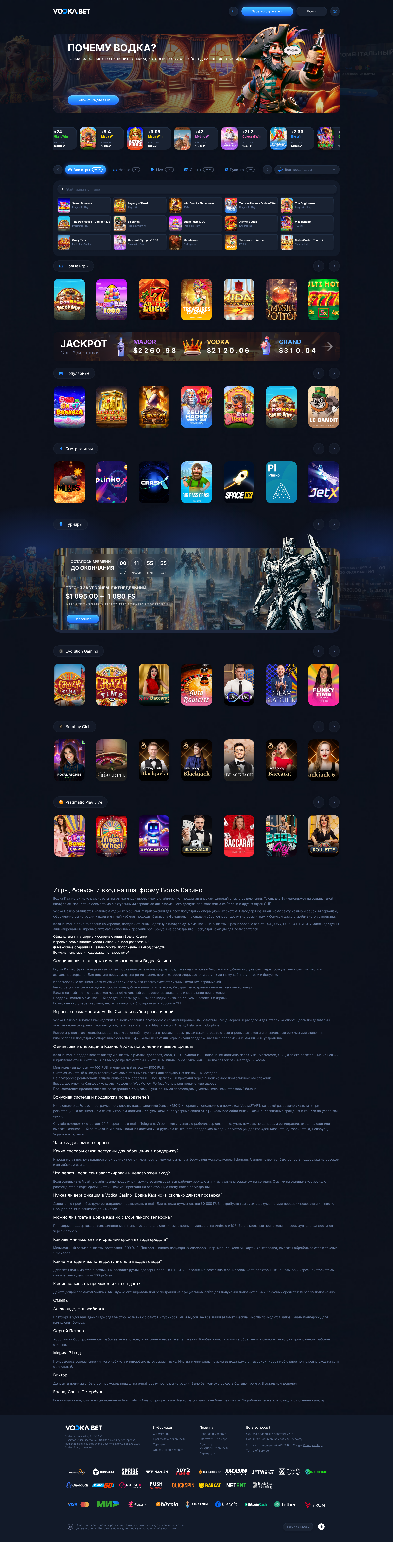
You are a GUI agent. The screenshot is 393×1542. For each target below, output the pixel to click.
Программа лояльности (169, 1439)
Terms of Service (257, 1450)
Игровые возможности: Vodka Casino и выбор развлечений (101, 942)
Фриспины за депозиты (169, 1449)
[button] (58, 169)
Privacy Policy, (312, 1445)
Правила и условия (213, 1433)
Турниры (159, 1444)
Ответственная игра (213, 1439)
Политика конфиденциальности (214, 1446)
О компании (161, 1433)
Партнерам (207, 1453)
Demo (69, 323)
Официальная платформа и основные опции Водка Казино (100, 936)
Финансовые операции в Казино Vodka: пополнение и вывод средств (109, 947)
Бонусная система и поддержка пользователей (91, 952)
